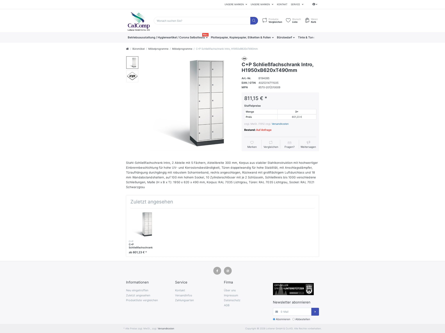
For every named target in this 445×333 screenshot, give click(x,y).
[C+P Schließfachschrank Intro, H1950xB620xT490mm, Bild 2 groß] (132, 76)
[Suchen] (254, 21)
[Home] (127, 49)
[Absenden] (315, 312)
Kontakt (282, 4)
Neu (205, 34)
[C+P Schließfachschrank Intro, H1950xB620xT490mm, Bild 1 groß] (132, 62)
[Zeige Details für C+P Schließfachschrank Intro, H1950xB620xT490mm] (142, 224)
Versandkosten (280, 123)
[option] (188, 103)
